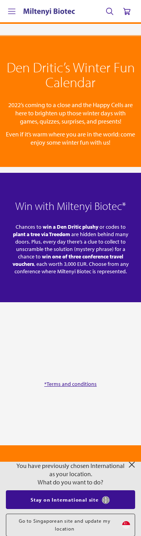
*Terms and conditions (70, 383)
